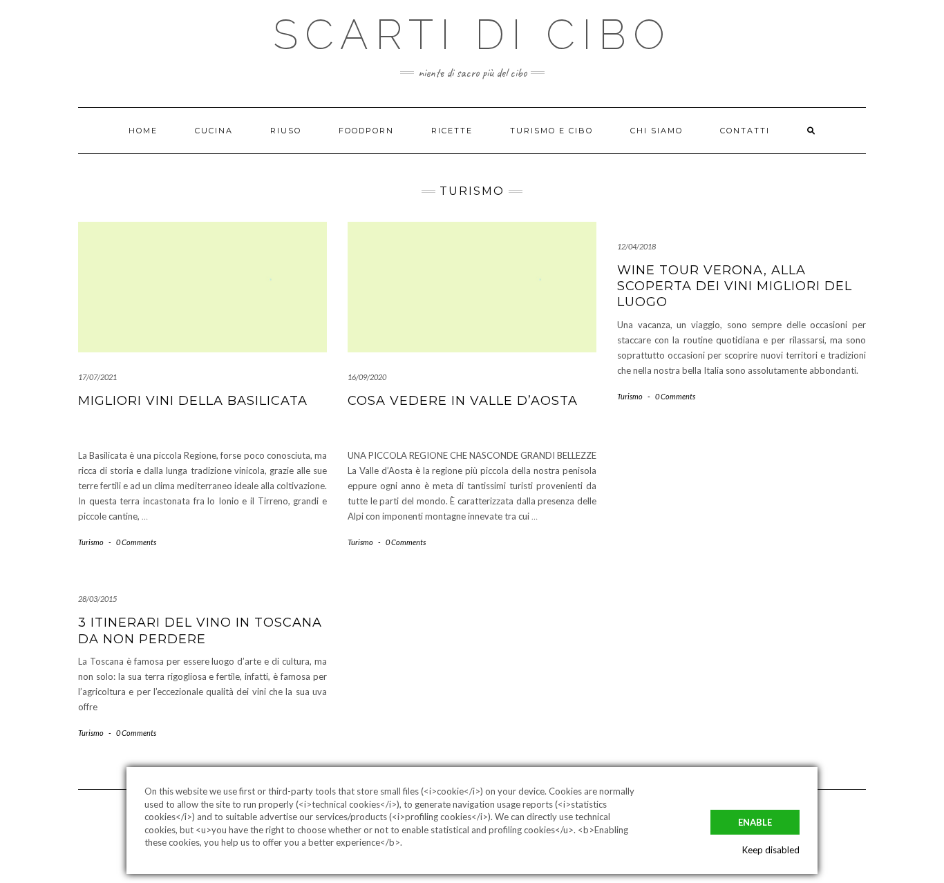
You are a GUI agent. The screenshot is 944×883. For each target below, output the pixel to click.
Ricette (452, 130)
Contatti (745, 130)
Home (143, 130)
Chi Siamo (656, 130)
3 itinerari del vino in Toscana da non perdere (200, 630)
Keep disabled (771, 849)
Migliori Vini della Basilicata (193, 400)
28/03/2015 (97, 598)
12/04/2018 (636, 246)
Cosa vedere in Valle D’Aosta (463, 400)
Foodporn (366, 130)
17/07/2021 (97, 376)
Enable (755, 822)
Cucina (214, 130)
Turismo (91, 542)
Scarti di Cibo (472, 34)
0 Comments (136, 542)
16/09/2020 (367, 376)
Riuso (285, 130)
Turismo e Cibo (551, 130)
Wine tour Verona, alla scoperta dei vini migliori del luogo (734, 286)
